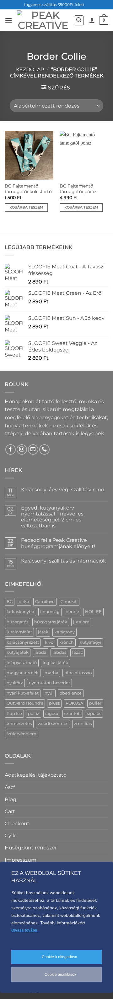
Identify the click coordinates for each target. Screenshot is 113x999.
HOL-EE (93, 611)
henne (72, 611)
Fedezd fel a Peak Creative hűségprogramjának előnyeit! (58, 543)
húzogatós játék (50, 622)
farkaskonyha (20, 611)
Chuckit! (69, 601)
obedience (71, 693)
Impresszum (20, 860)
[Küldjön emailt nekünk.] (33, 449)
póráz (33, 713)
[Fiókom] (92, 20)
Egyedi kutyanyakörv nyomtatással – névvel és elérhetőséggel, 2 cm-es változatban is (52, 517)
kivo (49, 642)
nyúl (49, 693)
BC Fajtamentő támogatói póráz (78, 188)
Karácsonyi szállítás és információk (63, 561)
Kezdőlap (30, 69)
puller (95, 703)
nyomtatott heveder (49, 682)
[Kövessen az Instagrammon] (22, 449)
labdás (59, 652)
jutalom (81, 622)
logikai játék (55, 662)
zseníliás (83, 723)
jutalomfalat (19, 632)
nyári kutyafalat (23, 693)
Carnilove (45, 601)
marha (51, 672)
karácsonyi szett (23, 642)
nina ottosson (78, 672)
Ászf (10, 787)
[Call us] (44, 449)
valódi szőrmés (53, 723)
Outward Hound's (25, 703)
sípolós (94, 713)
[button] (8, 20)
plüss (54, 703)
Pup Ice (14, 713)
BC (10, 601)
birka (24, 601)
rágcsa (51, 713)
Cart (10, 811)
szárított (72, 713)
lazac (77, 652)
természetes (19, 723)
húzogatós (17, 622)
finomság (50, 611)
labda (40, 652)
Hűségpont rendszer (31, 848)
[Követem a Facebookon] (10, 449)
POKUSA (74, 703)
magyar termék (23, 672)
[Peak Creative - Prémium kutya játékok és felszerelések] (42, 20)
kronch (66, 642)
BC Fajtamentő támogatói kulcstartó (28, 188)
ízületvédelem (21, 734)
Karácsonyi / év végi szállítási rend (63, 490)
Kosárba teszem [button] (26, 207)
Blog (10, 799)
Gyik (10, 835)
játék (43, 632)
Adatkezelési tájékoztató (36, 775)
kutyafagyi (90, 642)
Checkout (17, 824)
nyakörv (15, 682)
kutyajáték (18, 652)
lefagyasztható (22, 662)
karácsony (64, 632)
